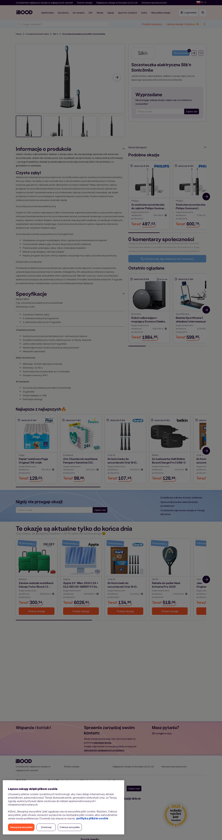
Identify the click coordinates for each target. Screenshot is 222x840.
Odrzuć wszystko (70, 827)
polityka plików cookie (92, 818)
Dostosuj (46, 827)
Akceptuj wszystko (21, 827)
